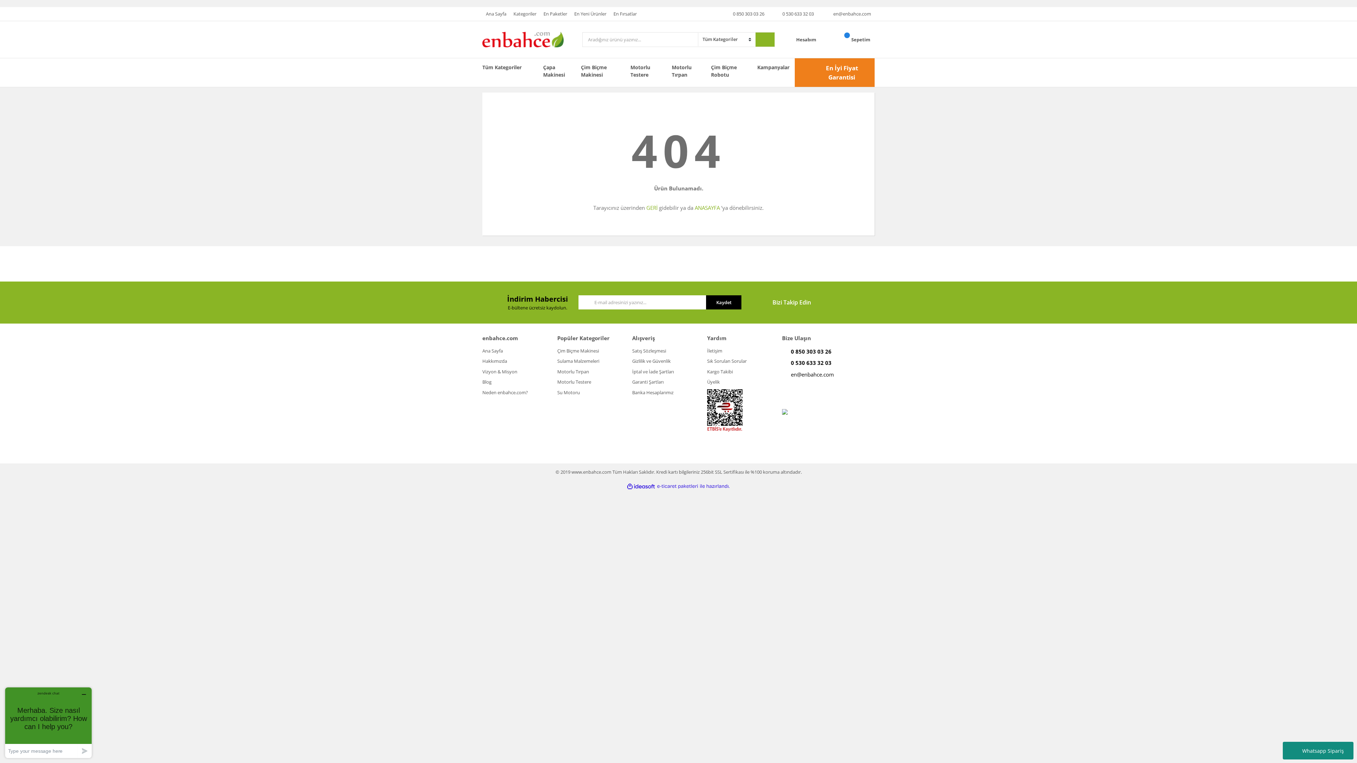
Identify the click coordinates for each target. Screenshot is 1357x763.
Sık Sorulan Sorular (727, 361)
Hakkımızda (494, 361)
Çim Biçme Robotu (724, 71)
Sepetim (861, 39)
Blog (487, 382)
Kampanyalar (773, 67)
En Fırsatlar (625, 14)
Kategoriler (524, 14)
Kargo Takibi (720, 371)
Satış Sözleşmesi (649, 351)
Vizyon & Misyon (499, 371)
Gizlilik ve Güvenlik (651, 361)
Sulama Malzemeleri (578, 361)
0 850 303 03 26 (748, 14)
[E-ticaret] (677, 486)
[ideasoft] (641, 486)
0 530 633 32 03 (798, 14)
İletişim (714, 351)
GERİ (652, 207)
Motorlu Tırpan (682, 71)
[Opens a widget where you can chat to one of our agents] (48, 723)
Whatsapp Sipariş (1323, 750)
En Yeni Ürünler (590, 14)
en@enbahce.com (852, 14)
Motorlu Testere (640, 71)
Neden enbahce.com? (505, 392)
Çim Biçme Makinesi (594, 71)
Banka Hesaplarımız (653, 392)
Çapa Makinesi (554, 71)
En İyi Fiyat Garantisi (842, 72)
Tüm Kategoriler (502, 67)
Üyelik (713, 382)
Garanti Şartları (648, 382)
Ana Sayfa (496, 14)
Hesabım (806, 39)
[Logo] (523, 39)
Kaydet (724, 302)
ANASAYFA (707, 207)
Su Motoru (568, 392)
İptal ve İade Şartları (653, 371)
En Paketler (555, 14)
